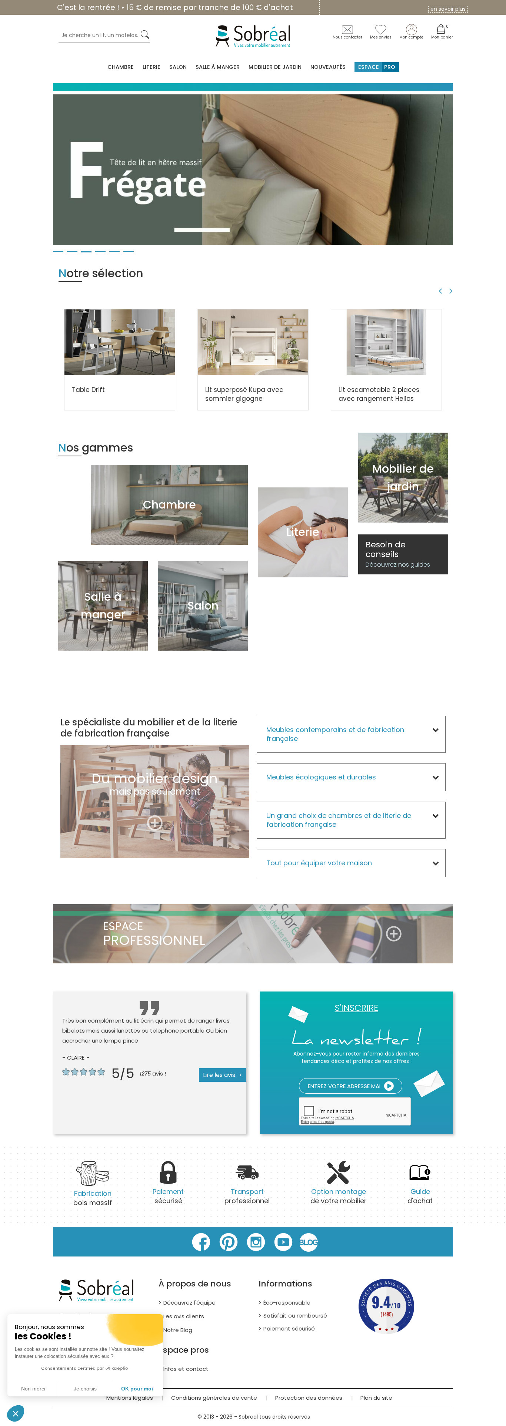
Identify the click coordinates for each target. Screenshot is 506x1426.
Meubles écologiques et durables (321, 777)
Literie (151, 67)
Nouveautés (328, 67)
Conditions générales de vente (214, 1398)
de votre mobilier (338, 1196)
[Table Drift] (119, 342)
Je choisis (85, 1389)
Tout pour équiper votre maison (319, 863)
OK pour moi (137, 1389)
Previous (439, 291)
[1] (389, 1086)
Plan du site (376, 1398)
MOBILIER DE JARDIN (275, 67)
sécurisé (168, 1196)
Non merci (33, 1389)
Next (452, 291)
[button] (15, 1413)
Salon (178, 67)
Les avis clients (183, 1316)
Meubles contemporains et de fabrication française (335, 734)
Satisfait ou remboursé (295, 1315)
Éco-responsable (286, 1302)
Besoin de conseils (398, 554)
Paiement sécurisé (289, 1328)
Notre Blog (177, 1330)
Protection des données (308, 1398)
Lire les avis (219, 1075)
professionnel (247, 1196)
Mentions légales (129, 1398)
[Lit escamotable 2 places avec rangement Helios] (386, 342)
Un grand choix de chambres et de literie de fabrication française (338, 820)
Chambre (120, 67)
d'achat (420, 1196)
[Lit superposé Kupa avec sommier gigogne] (253, 342)
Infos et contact (186, 1369)
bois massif (92, 1198)
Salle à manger (218, 67)
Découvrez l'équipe (189, 1302)
